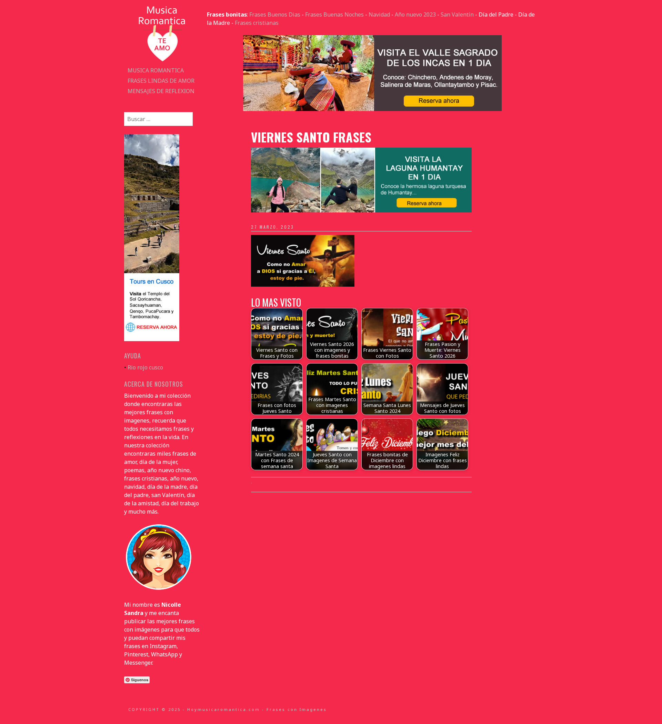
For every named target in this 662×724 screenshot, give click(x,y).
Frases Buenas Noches (334, 14)
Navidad (379, 14)
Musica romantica (156, 70)
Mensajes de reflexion (161, 91)
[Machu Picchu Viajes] (372, 109)
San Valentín (457, 14)
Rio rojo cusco (145, 367)
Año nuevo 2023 (415, 14)
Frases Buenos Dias (274, 14)
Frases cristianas (257, 23)
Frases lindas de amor (161, 81)
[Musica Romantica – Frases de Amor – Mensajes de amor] (162, 61)
